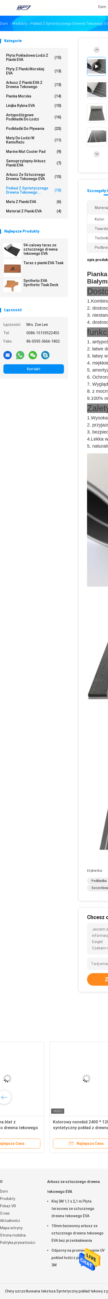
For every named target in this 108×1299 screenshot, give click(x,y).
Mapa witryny (11, 1228)
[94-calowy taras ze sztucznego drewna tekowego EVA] (12, 250)
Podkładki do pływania (33, 128)
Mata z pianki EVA (33, 202)
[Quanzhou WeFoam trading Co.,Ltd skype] (45, 355)
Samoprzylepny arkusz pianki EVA (33, 163)
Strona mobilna (13, 1235)
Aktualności (10, 1221)
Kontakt (33, 369)
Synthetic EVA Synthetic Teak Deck (40, 283)
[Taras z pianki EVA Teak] (12, 268)
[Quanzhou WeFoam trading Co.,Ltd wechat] (33, 355)
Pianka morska (33, 96)
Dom (4, 1191)
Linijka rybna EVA (33, 105)
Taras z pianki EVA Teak (43, 263)
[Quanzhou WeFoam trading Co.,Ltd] (23, 8)
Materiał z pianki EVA (33, 211)
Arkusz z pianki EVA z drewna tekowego (33, 84)
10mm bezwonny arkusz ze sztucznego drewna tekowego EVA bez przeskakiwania (77, 1233)
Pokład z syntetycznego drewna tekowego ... (33, 190)
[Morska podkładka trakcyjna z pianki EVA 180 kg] (41, 1078)
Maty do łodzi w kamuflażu (33, 140)
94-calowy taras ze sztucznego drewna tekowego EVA (40, 249)
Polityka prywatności (17, 1242)
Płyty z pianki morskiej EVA (33, 71)
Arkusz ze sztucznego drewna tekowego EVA (33, 176)
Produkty (7, 1199)
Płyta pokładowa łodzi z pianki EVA (33, 57)
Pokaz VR (8, 1206)
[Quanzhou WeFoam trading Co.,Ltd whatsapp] (20, 355)
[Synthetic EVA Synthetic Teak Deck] (12, 286)
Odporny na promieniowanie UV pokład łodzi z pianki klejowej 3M (78, 1257)
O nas (5, 1213)
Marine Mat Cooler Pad (33, 151)
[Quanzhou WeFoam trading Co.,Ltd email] (7, 355)
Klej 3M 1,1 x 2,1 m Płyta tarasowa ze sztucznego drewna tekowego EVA (72, 1208)
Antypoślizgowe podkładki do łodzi (33, 117)
